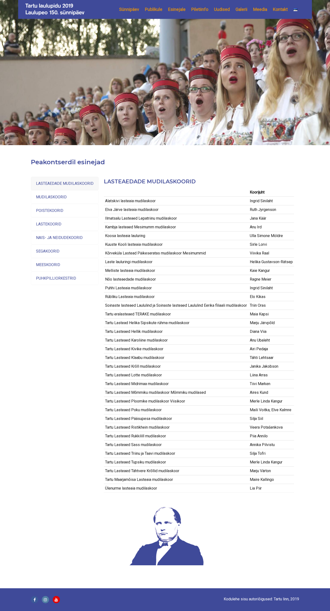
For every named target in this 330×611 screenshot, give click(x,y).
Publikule (153, 9)
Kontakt (280, 9)
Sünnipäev (129, 9)
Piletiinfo (199, 9)
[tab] (65, 183)
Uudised (222, 9)
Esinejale (177, 9)
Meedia (260, 9)
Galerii (241, 9)
